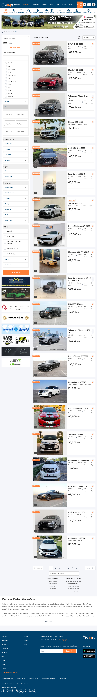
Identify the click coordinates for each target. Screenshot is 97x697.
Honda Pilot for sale (73, 586)
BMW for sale (52, 591)
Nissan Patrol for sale (73, 583)
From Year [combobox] (9, 124)
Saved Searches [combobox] (9, 38)
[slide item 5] (52, 62)
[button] (7, 4)
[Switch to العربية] (84, 4)
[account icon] (93, 4)
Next (88, 568)
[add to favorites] (93, 44)
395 (77, 568)
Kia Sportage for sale (73, 588)
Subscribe (69, 651)
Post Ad (81, 4)
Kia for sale (53, 588)
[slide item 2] (48, 62)
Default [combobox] (86, 37)
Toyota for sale (52, 581)
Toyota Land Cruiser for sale (73, 581)
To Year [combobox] (19, 124)
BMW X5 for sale (73, 591)
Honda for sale (53, 586)
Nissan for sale (53, 583)
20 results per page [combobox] (57, 573)
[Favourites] (89, 4)
